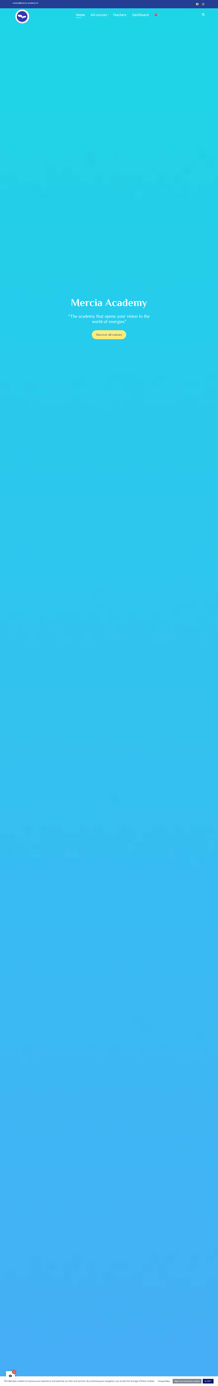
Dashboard (140, 15)
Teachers (119, 15)
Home (80, 15)
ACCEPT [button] (208, 1381)
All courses (99, 15)
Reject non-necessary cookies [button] (187, 1381)
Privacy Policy (164, 1381)
